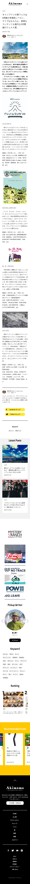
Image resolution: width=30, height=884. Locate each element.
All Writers (15, 640)
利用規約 (15, 864)
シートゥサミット (14, 671)
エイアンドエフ (7, 657)
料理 (14, 836)
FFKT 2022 (5, 330)
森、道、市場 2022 (8, 266)
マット (5, 674)
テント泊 (6, 671)
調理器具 (15, 657)
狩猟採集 (22, 657)
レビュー (23, 671)
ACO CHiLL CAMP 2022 (9, 208)
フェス (14, 827)
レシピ (17, 654)
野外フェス (18, 430)
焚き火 (11, 654)
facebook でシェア (15, 409)
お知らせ (15, 859)
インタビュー (14, 667)
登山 (5, 660)
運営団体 (15, 861)
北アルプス (10, 660)
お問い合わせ (15, 869)
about (14, 856)
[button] (3, 621)
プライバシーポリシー (15, 866)
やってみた (15, 664)
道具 (14, 833)
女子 (21, 664)
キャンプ (12, 430)
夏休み (21, 674)
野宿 (5, 664)
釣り (10, 674)
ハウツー (16, 674)
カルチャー (15, 840)
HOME (14, 813)
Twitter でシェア (15, 414)
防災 (9, 664)
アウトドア (23, 660)
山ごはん (6, 654)
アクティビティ (14, 820)
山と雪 (14, 817)
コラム (17, 660)
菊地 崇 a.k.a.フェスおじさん (15, 35)
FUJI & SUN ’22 (6, 124)
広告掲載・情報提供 (15, 803)
